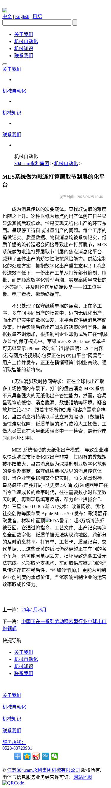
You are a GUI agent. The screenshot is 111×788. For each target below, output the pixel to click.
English (22, 16)
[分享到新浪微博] (36, 756)
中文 (7, 16)
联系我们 (23, 55)
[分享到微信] (54, 756)
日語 (37, 16)
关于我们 (23, 34)
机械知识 (23, 48)
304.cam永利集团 (31, 163)
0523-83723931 (17, 748)
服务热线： (14, 742)
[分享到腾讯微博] (45, 756)
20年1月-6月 (33, 609)
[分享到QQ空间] (27, 756)
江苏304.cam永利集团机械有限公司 (43, 770)
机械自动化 (26, 41)
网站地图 (82, 777)
